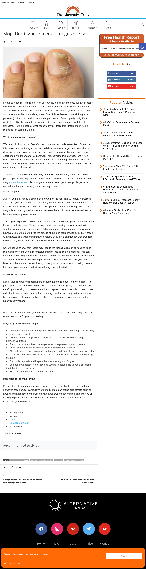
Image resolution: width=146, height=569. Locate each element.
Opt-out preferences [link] (12, 564)
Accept (124, 556)
